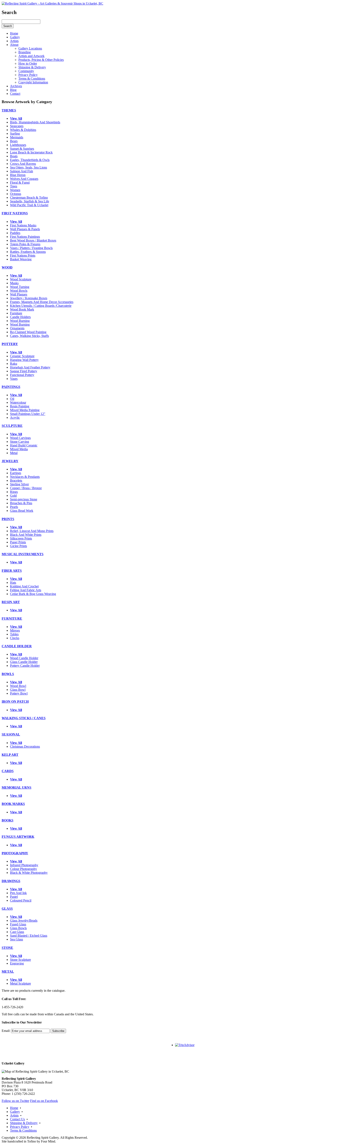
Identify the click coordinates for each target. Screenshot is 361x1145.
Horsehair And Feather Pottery (30, 367)
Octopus (15, 194)
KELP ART (10, 754)
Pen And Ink (18, 893)
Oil (12, 398)
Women (15, 190)
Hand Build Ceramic (23, 445)
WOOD (7, 267)
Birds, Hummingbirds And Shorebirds (35, 122)
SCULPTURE (12, 425)
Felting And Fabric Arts (25, 590)
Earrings (15, 473)
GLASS (7, 908)
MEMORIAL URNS (16, 787)
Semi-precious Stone (23, 499)
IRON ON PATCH (15, 701)
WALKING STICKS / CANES (24, 718)
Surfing (15, 133)
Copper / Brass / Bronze (26, 488)
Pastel (14, 896)
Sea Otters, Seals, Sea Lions (28, 167)
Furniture (16, 313)
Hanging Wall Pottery (24, 360)
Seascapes (16, 126)
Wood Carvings (20, 438)
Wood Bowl (18, 686)
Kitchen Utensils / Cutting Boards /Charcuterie (40, 305)
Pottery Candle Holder (25, 665)
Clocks (14, 638)
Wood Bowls (18, 290)
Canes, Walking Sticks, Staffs (29, 336)
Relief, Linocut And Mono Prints (31, 531)
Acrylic (15, 417)
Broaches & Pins (21, 503)
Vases (14, 378)
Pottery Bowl (19, 693)
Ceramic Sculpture (22, 356)
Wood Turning (19, 287)
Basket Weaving (21, 259)
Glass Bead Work (21, 510)
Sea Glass (16, 939)
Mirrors (15, 630)
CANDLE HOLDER (17, 646)
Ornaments (17, 328)
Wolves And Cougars (24, 178)
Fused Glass (18, 924)
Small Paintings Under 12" (27, 414)
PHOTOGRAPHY (15, 853)
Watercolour (18, 402)
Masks (14, 283)
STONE (7, 947)
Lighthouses (18, 145)
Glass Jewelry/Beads (23, 920)
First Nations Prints (22, 255)
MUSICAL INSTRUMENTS (22, 554)
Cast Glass (17, 932)
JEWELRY (10, 461)
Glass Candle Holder (24, 662)
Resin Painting (19, 406)
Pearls (14, 507)
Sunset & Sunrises (22, 148)
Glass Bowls (18, 928)
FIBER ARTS (12, 570)
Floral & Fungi (20, 182)
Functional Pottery (22, 375)
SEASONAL (11, 734)
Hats (13, 582)
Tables (14, 634)
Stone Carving (19, 441)
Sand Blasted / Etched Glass (28, 935)
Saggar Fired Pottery (23, 371)
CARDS (8, 771)
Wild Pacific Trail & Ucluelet (29, 205)
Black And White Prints (25, 534)
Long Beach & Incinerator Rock (31, 152)
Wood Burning (20, 320)
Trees (13, 186)
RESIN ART (11, 602)
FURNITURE (12, 618)
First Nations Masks (23, 225)
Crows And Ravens (23, 163)
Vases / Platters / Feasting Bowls (31, 248)
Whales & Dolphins (23, 130)
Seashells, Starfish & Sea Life (29, 201)
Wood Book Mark (22, 309)
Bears (14, 141)
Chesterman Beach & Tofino (29, 197)
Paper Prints (18, 542)
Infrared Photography (24, 865)
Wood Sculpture (20, 279)
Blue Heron (17, 175)
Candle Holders (20, 317)
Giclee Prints (18, 546)
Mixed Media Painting (24, 410)
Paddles (15, 233)
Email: (6, 1030)
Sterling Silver (19, 484)
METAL (8, 971)
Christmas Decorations (25, 746)
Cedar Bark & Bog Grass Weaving (33, 594)
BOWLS (8, 674)
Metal (14, 453)
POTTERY (10, 344)
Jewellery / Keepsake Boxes (28, 298)
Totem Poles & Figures (25, 244)
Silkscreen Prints (21, 538)
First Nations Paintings (25, 236)
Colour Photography (23, 869)
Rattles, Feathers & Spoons (28, 251)
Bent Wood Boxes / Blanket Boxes (33, 240)
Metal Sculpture (20, 983)
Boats (14, 156)
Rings (14, 492)
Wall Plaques (18, 294)
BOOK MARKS (13, 804)
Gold (13, 495)
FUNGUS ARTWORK (18, 836)
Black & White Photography (29, 872)
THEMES (9, 110)
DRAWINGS (11, 881)
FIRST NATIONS (15, 213)
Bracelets (16, 480)
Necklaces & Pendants (25, 476)
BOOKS (7, 820)
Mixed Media (19, 449)
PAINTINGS (11, 387)
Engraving (17, 963)
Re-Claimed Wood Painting (28, 332)
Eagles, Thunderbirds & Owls (30, 160)
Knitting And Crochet (24, 586)
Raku (13, 363)
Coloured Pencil (20, 900)
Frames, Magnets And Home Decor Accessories (41, 302)
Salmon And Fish (21, 171)
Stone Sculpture (20, 959)
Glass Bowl (17, 689)
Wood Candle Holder (24, 658)
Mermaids (16, 137)
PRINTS (8, 519)
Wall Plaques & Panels (25, 229)
